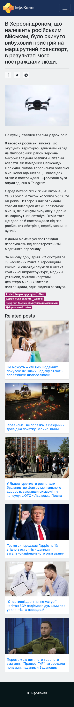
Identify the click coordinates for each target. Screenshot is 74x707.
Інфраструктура (25, 294)
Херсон (38, 298)
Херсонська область (19, 298)
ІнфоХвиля (25, 7)
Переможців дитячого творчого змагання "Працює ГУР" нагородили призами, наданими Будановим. (36, 663)
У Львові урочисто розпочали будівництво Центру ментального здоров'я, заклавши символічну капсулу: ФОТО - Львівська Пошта (34, 490)
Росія (9, 294)
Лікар (41, 294)
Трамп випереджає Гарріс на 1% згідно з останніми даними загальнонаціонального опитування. (36, 549)
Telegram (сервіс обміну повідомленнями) (32, 303)
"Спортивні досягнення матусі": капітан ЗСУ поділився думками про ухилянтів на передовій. (36, 605)
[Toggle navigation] (65, 8)
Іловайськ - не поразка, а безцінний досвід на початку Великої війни (36, 427)
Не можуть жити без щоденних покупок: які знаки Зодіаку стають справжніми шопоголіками (34, 371)
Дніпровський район (18, 307)
